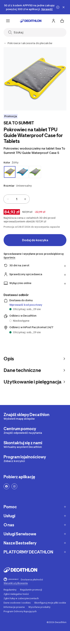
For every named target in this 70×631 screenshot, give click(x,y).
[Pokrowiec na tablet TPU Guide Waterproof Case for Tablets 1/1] (35, 78)
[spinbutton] (16, 199)
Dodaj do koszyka (35, 240)
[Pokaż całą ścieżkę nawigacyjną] (5, 43)
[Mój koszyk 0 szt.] (62, 20)
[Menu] (8, 20)
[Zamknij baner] (63, 7)
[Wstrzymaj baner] (58, 7)
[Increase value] (25, 199)
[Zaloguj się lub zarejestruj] (53, 20)
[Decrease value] (8, 199)
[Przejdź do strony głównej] (30, 20)
